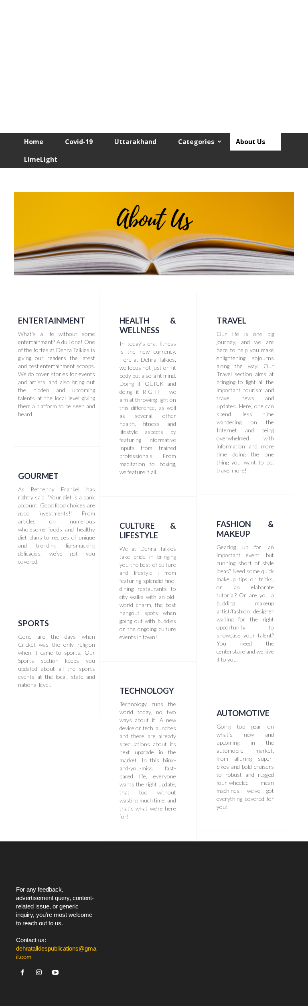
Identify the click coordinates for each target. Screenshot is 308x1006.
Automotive (243, 713)
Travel (231, 320)
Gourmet (38, 476)
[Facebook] (24, 972)
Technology (147, 690)
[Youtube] (56, 972)
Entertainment (51, 320)
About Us (250, 141)
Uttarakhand (135, 141)
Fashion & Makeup (245, 528)
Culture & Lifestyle (148, 530)
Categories (196, 141)
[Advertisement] (154, 68)
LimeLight (40, 159)
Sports (33, 623)
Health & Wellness (148, 325)
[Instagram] (40, 972)
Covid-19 (79, 141)
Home (33, 141)
